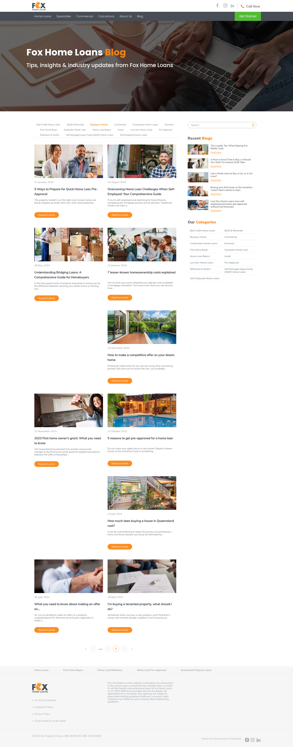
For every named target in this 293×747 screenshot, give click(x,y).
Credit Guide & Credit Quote (50, 720)
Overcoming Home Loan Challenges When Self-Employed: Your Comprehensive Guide (141, 191)
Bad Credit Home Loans (48, 124)
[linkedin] (232, 6)
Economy (169, 124)
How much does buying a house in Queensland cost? (141, 523)
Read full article (46, 215)
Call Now (253, 6)
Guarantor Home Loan (75, 129)
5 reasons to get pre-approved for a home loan (140, 438)
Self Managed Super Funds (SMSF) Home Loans (89, 135)
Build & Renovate (75, 124)
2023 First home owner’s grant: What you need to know (67, 440)
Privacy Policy (42, 713)
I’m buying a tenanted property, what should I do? (140, 606)
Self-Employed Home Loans (133, 135)
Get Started (247, 16)
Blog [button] (140, 16)
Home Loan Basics (102, 129)
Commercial (120, 124)
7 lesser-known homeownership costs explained (141, 272)
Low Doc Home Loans (141, 129)
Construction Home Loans (145, 124)
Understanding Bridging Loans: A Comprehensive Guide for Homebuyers (61, 274)
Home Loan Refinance (110, 670)
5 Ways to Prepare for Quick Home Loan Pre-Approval (66, 191)
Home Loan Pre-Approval (151, 670)
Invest (121, 129)
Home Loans (41, 670)
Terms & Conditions (45, 700)
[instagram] (225, 6)
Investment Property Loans (196, 670)
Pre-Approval (165, 129)
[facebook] (217, 6)
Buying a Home (99, 124)
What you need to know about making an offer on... (67, 606)
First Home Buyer (48, 129)
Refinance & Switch (49, 135)
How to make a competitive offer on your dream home (141, 357)
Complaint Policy (43, 707)
